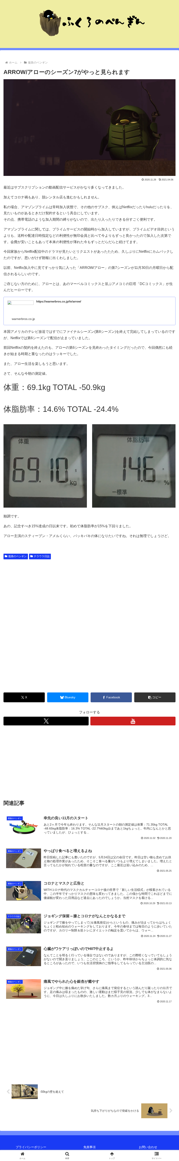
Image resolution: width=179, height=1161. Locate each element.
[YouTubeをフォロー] (133, 721)
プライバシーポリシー (31, 1147)
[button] (155, 697)
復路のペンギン (17, 556)
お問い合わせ (148, 1147)
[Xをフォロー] (46, 721)
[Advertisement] (89, 593)
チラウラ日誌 (42, 556)
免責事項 (89, 1147)
